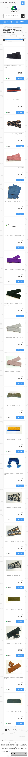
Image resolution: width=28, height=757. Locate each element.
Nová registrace (12, 2)
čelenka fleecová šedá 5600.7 (14, 337)
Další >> (20, 729)
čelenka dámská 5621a (14, 100)
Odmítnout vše (15, 754)
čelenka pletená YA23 (13, 405)
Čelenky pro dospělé (17, 27)
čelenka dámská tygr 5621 (14, 134)
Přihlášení (5, 2)
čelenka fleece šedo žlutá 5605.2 (14, 541)
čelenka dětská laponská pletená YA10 (13, 474)
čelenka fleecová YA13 (14, 439)
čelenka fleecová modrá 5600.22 (14, 235)
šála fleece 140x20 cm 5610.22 (14, 201)
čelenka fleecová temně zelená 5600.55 (13, 304)
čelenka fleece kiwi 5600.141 (14, 609)
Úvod (5, 27)
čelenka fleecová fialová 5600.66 (14, 269)
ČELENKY (9, 27)
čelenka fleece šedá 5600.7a (14, 711)
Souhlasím (23, 754)
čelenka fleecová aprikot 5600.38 (14, 168)
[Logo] (14, 9)
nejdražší (22, 44)
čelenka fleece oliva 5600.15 (14, 643)
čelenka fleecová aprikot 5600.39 (14, 371)
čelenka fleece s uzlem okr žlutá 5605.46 (13, 677)
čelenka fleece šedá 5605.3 (14, 507)
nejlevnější (15, 44)
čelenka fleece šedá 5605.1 (14, 575)
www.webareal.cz (17, 740)
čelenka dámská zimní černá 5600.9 (12, 66)
